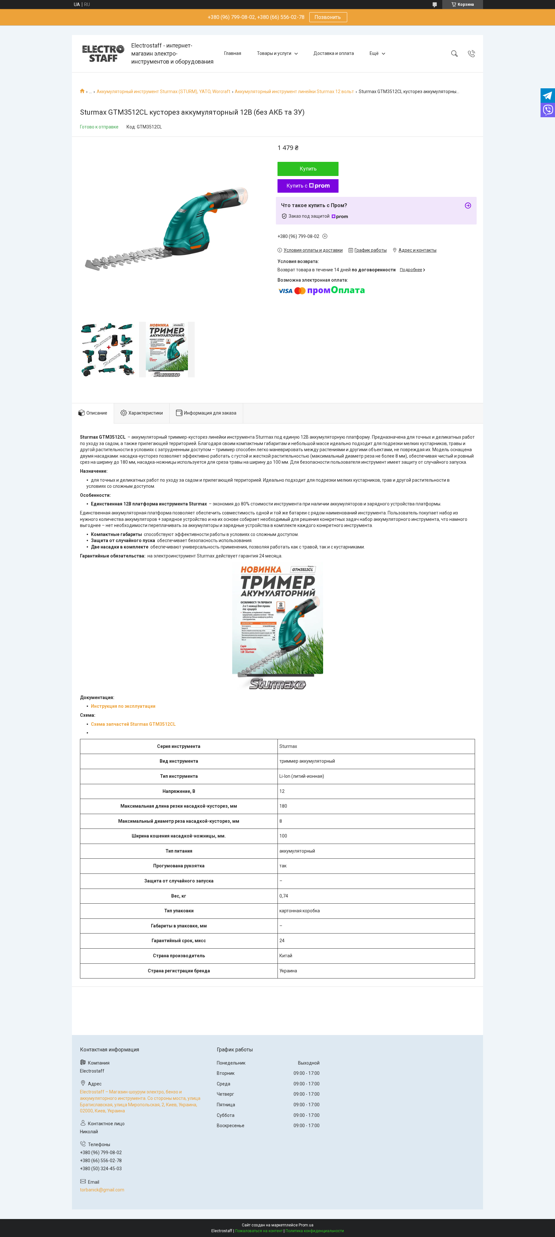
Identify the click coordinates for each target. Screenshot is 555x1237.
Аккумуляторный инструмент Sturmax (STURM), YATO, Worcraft (163, 91)
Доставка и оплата (333, 53)
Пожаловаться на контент (259, 1231)
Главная (232, 53)
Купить (308, 169)
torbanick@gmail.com (102, 1189)
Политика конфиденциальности (315, 1231)
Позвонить (328, 17)
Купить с (296, 186)
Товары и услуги (274, 53)
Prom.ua (306, 1225)
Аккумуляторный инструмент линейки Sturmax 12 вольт (294, 91)
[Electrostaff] (102, 53)
